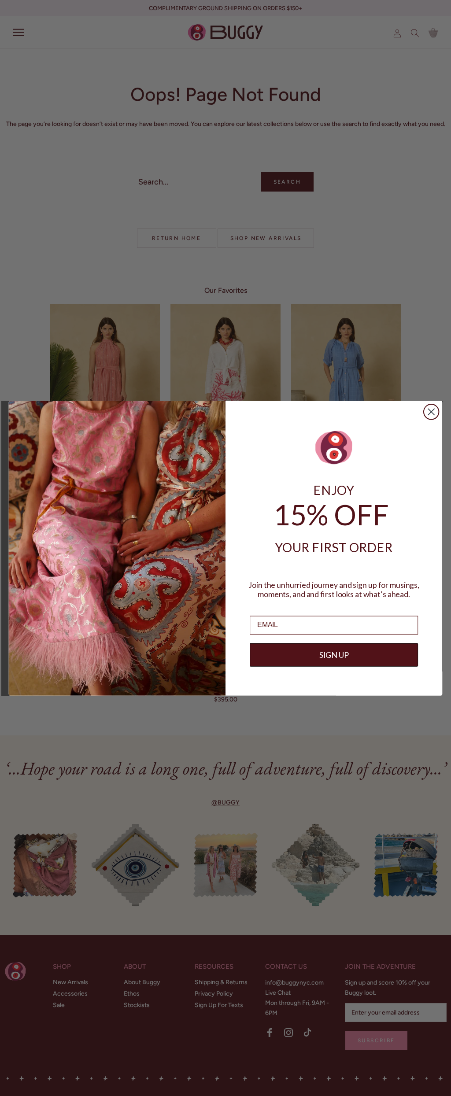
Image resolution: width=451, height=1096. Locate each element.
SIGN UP (334, 655)
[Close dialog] (431, 411)
